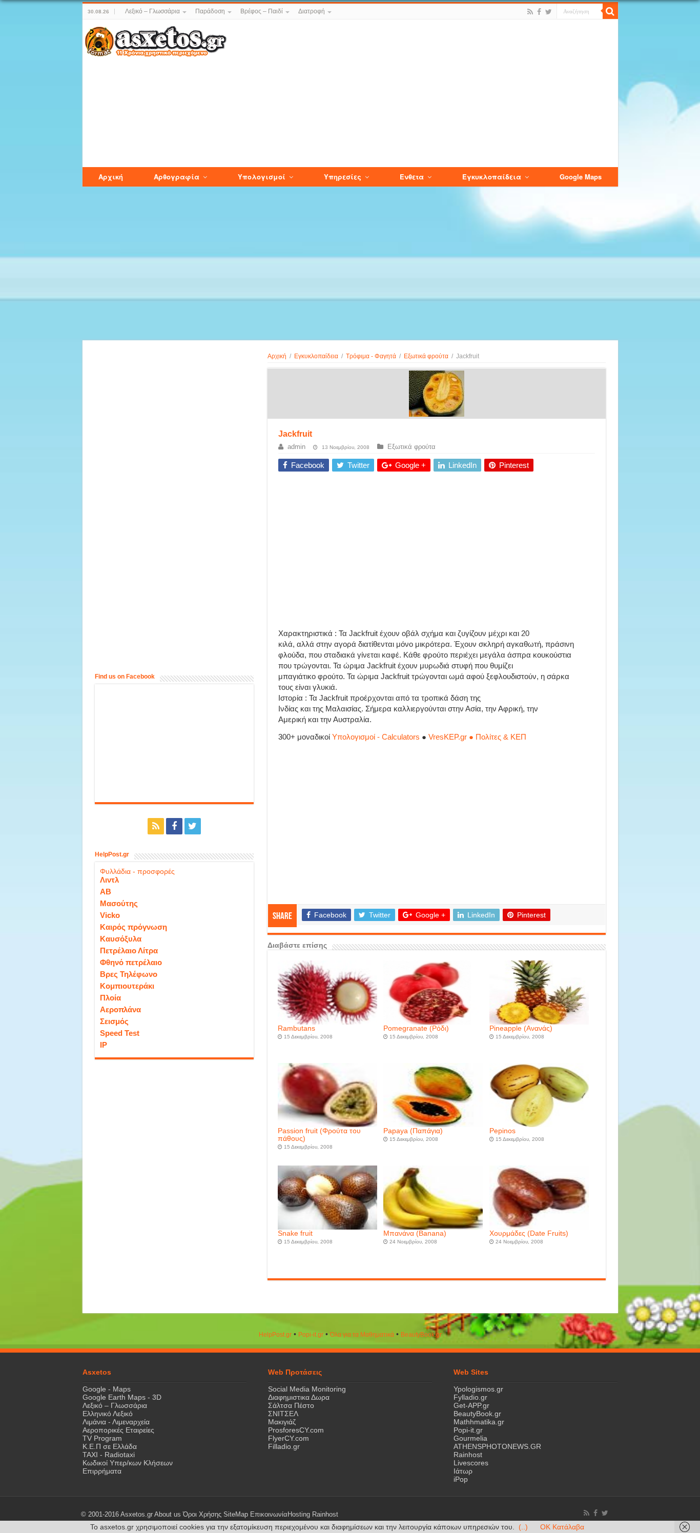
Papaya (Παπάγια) (413, 1131)
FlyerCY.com (288, 1438)
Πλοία (110, 997)
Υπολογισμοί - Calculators (376, 736)
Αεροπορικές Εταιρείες (118, 1430)
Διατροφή (311, 11)
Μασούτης (119, 903)
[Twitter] (548, 12)
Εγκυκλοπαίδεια (316, 356)
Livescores (471, 1463)
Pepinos (502, 1131)
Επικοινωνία (268, 1514)
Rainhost (468, 1454)
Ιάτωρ (463, 1471)
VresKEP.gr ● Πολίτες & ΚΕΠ (477, 736)
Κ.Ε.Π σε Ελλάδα (110, 1446)
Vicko (110, 915)
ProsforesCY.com (296, 1430)
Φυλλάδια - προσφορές (137, 871)
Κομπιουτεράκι (127, 986)
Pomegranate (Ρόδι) (416, 1028)
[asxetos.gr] (156, 39)
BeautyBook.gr (477, 1413)
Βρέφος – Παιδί (261, 11)
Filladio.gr (284, 1446)
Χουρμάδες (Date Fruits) (528, 1233)
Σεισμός (114, 1021)
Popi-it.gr (310, 1334)
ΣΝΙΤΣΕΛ (283, 1413)
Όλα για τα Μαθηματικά (362, 1334)
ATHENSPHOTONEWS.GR (497, 1446)
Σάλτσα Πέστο (291, 1405)
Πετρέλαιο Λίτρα (129, 950)
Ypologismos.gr (478, 1389)
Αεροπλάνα (120, 1009)
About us (167, 1514)
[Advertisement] (421, 94)
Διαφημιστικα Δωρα (299, 1397)
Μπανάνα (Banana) (414, 1233)
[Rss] (530, 12)
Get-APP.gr (471, 1405)
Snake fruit (295, 1233)
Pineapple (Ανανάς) (520, 1028)
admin (296, 447)
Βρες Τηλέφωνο (128, 974)
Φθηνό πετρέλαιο (131, 962)
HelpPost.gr (275, 1334)
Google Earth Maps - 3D (122, 1397)
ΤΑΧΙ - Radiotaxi (109, 1454)
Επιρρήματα (102, 1471)
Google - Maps (107, 1389)
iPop (461, 1479)
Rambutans (296, 1028)
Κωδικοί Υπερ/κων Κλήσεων (128, 1463)
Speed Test (119, 1033)
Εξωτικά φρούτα (426, 356)
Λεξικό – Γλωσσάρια (152, 11)
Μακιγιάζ (282, 1422)
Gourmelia (470, 1438)
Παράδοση (210, 11)
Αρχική (276, 356)
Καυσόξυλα (120, 938)
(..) (523, 1527)
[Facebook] (539, 12)
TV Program (102, 1438)
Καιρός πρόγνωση (133, 927)
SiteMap (235, 1514)
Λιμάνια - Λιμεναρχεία (116, 1422)
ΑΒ (105, 891)
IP (103, 1044)
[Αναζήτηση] (610, 11)
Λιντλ (109, 879)
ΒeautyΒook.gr (421, 1334)
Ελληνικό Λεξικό (108, 1413)
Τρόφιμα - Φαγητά (371, 356)
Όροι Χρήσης (202, 1514)
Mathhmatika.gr (479, 1422)
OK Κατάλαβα (562, 1527)
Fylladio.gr (470, 1397)
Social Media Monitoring (307, 1389)
